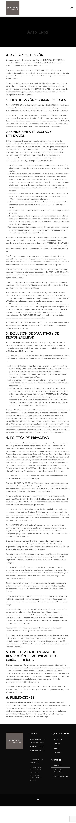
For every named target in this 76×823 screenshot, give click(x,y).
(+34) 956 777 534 (37, 746)
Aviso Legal (58, 765)
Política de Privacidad (58, 771)
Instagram (58, 752)
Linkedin (57, 744)
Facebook (58, 739)
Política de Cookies (61, 776)
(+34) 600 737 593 (37, 751)
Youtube (57, 748)
